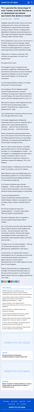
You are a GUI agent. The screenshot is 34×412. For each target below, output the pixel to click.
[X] (9, 282)
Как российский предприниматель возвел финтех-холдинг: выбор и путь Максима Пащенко (15, 314)
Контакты (23, 404)
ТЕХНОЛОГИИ (11, 404)
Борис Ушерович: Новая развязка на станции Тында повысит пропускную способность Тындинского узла (17, 385)
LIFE (18, 404)
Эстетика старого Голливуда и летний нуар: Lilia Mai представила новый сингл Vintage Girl (16, 323)
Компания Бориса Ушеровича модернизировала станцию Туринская (14, 355)
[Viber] (11, 282)
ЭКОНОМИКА (5, 381)
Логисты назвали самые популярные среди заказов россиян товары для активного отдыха (16, 327)
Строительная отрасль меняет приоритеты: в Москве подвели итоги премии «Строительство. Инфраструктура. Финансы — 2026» (16, 298)
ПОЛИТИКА (16, 18)
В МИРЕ (29, 401)
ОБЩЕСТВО (4, 352)
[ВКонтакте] (2, 282)
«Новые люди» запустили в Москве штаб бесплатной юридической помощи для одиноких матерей (16, 319)
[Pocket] (18, 282)
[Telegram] (7, 282)
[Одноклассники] (5, 282)
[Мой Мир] (16, 282)
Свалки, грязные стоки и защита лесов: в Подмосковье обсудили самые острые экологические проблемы (16, 304)
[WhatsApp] (14, 282)
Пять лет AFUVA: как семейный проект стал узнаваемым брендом (14, 310)
